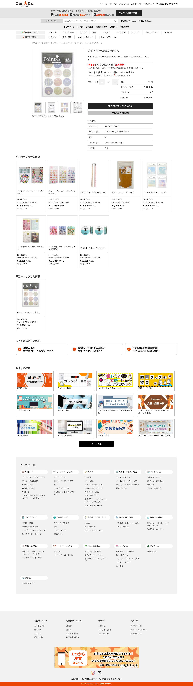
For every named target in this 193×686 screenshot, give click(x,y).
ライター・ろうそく (124, 562)
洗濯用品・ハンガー (155, 529)
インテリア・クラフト (49, 43)
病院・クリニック (85, 37)
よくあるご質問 (104, 630)
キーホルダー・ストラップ (126, 481)
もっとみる (96, 444)
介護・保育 (67, 37)
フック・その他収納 (30, 481)
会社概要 (75, 679)
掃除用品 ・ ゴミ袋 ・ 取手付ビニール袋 (158, 524)
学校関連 (52, 37)
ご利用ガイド (136, 4)
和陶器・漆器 (27, 523)
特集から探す (101, 27)
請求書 (69, 630)
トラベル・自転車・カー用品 (127, 559)
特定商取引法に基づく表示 (110, 679)
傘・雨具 (119, 566)
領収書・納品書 (72, 633)
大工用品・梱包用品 (93, 551)
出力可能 (105, 15)
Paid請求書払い (72, 637)
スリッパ (135, 32)
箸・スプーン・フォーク (32, 534)
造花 (55, 485)
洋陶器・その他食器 (30, 527)
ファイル (168, 32)
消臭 (95, 32)
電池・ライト (121, 488)
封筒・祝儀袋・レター (93, 505)
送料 (61, 15)
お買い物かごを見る (168, 4)
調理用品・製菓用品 (155, 481)
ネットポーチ (68, 32)
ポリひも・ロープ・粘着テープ (96, 560)
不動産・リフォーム (107, 37)
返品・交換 (38, 637)
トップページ (69, 27)
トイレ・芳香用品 (123, 527)
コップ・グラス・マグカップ (33, 530)
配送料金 (37, 630)
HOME (35, 43)
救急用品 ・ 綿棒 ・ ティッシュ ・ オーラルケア (33, 553)
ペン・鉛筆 (89, 481)
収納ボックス (27, 485)
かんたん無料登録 (128, 13)
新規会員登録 (124, 4)
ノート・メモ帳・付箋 (93, 485)
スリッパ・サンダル (61, 523)
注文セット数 (93, 82)
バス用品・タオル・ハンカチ (127, 523)
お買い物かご (136, 633)
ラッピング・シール (69, 43)
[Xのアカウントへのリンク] (100, 673)
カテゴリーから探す (85, 27)
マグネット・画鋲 (92, 492)
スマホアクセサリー (124, 477)
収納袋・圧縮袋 (28, 488)
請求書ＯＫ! (82, 15)
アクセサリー (90, 527)
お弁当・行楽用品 (154, 488)
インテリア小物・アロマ (63, 481)
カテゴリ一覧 (136, 626)
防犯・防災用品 (122, 555)
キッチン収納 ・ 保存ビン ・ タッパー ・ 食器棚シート (33, 496)
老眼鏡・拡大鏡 (28, 583)
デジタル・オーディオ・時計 (127, 485)
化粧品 (87, 523)
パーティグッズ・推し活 (63, 555)
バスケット (121, 32)
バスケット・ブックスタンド (33, 477)
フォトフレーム (151, 32)
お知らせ (113, 27)
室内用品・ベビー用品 (125, 551)
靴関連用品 (58, 534)
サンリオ (83, 32)
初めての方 (124, 27)
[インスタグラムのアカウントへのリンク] (93, 673)
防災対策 (52, 32)
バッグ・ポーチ (60, 530)
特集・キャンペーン (138, 630)
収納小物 (25, 492)
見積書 (69, 626)
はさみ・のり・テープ (93, 488)
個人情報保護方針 (88, 679)
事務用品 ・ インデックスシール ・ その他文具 (96, 500)
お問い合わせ (149, 4)
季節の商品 (151, 551)
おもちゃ (57, 551)
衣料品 (56, 527)
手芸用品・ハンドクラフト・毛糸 (65, 493)
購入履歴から (146, 21)
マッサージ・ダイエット (32, 558)
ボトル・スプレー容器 (93, 530)
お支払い (37, 633)
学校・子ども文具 (92, 495)
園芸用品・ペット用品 (93, 555)
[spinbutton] (108, 82)
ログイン (113, 4)
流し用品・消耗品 (154, 477)
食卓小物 (150, 485)
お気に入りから (129, 21)
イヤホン (106, 32)
